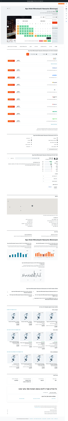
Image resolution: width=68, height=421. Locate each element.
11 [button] (20, 28)
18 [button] (45, 33)
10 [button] (47, 31)
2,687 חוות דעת (49, 11)
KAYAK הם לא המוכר (53, 410)
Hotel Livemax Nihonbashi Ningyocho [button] (40, 343)
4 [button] (20, 26)
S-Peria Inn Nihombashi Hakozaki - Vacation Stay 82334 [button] (51, 364)
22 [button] (35, 33)
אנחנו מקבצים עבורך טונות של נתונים (50, 411)
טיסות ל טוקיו (53, 398)
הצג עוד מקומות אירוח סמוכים (11, 309)
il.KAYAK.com (56, 418)
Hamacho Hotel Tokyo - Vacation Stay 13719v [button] (26, 322)
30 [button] (49, 38)
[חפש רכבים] (66, 11)
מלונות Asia (48, 418)
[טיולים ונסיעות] (66, 19)
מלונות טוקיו (31, 418)
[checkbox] (53, 188)
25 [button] (45, 35)
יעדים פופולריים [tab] (45, 392)
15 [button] (35, 31)
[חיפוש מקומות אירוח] (66, 9)
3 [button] (47, 28)
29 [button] (35, 35)
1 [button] (35, 26)
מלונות (52, 418)
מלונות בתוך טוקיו (21, 398)
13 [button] (40, 31)
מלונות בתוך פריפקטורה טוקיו (37, 418)
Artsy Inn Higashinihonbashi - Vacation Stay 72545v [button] (14, 342)
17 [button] (47, 33)
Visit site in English (30, 1)
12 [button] (42, 31)
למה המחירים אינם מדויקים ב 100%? (50, 413)
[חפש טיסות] (66, 7)
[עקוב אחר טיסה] (66, 16)
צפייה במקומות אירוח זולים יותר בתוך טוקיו (13, 329)
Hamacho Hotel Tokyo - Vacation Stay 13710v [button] (14, 322)
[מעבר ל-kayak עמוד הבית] (61, 3)
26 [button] (42, 35)
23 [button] (25, 33)
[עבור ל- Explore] (66, 14)
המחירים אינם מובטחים (38, 407)
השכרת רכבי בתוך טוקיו (36, 398)
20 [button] (40, 33)
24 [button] (47, 35)
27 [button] (40, 35)
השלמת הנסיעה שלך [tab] (53, 392)
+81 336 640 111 (55, 14)
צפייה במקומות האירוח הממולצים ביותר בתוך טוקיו (15, 351)
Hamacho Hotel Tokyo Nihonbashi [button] (39, 321)
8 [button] (35, 28)
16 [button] (25, 31)
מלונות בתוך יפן (44, 418)
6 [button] (40, 28)
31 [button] (47, 38)
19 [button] (42, 33)
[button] (1, 1)
